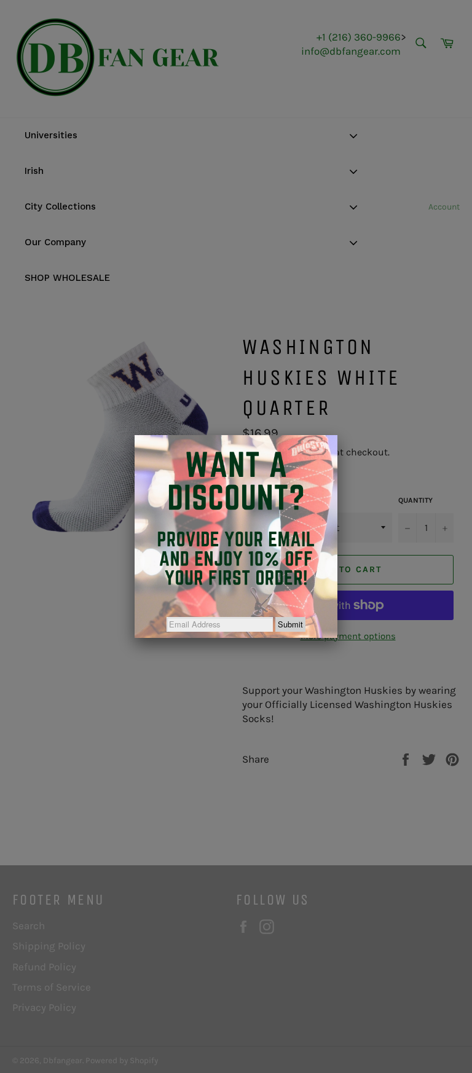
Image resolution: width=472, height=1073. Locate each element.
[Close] (337, 435)
